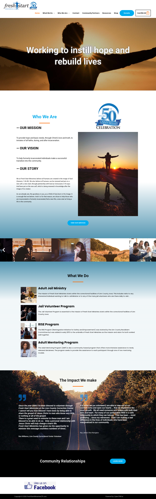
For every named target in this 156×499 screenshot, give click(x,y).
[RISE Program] (29, 331)
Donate (127, 13)
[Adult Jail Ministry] (29, 295)
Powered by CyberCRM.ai (114, 496)
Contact (75, 13)
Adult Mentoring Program (58, 342)
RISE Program (48, 324)
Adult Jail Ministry (52, 288)
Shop (116, 13)
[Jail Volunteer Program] (29, 313)
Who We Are (62, 13)
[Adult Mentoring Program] (29, 349)
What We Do (48, 13)
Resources (106, 13)
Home (37, 13)
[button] (3, 250)
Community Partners (90, 13)
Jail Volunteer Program (56, 306)
